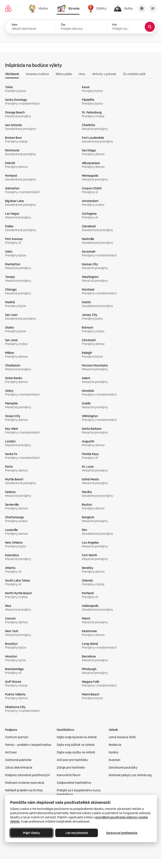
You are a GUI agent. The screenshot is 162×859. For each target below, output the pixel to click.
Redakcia (115, 745)
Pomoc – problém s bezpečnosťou (28, 745)
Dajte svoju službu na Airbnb (76, 752)
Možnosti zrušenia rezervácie (24, 783)
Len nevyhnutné (77, 833)
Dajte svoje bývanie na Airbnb (77, 737)
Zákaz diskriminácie (18, 767)
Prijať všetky (31, 833)
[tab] (39, 8)
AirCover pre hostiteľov (72, 760)
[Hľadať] (150, 27)
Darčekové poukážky (123, 767)
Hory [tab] (82, 74)
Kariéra (113, 752)
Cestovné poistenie (18, 760)
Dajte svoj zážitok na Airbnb (75, 745)
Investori (114, 760)
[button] (81, 27)
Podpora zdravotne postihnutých (27, 775)
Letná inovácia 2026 (122, 737)
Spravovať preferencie (121, 833)
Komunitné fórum (69, 775)
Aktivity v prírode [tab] (104, 74)
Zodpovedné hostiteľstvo (74, 783)
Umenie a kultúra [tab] (37, 74)
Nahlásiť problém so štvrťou (24, 790)
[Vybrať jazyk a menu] (142, 8)
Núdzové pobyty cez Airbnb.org (130, 775)
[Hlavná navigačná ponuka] (152, 8)
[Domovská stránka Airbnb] (8, 8)
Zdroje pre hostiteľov (71, 767)
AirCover (11, 752)
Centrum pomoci (16, 737)
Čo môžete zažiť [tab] (134, 74)
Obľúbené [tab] (12, 74)
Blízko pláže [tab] (64, 74)
